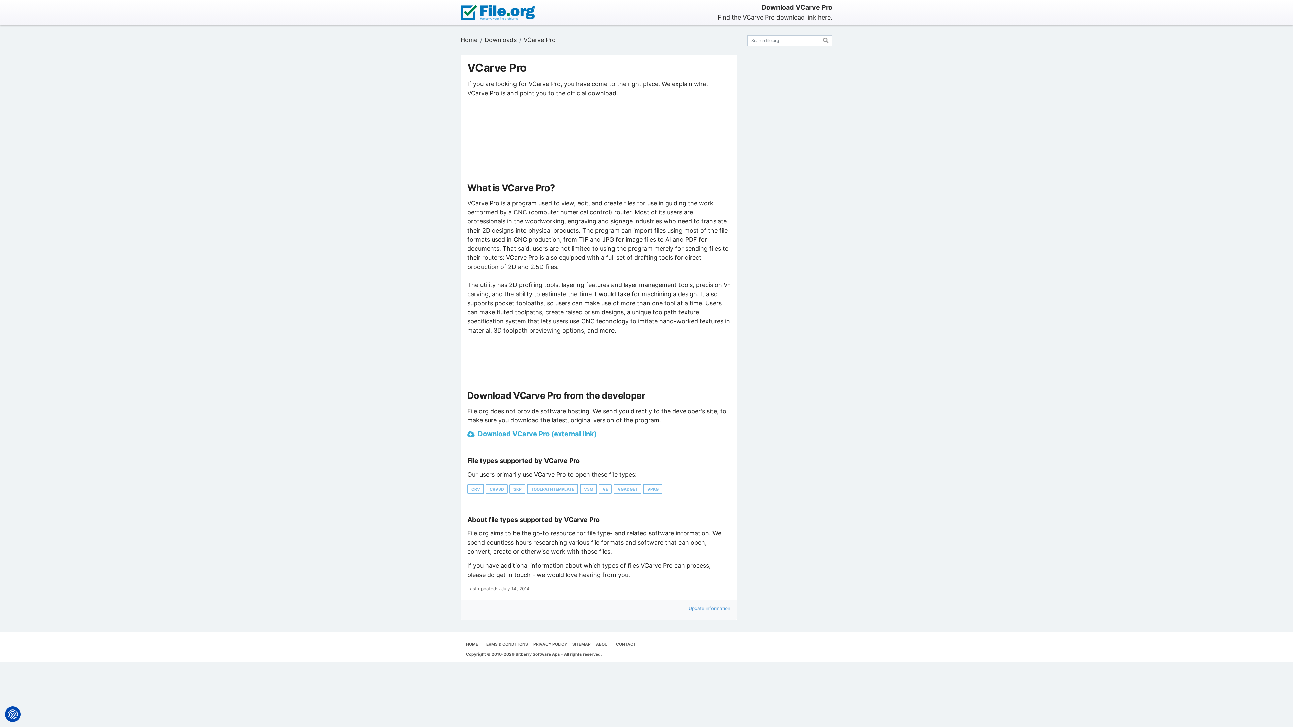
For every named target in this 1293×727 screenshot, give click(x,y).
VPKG (653, 489)
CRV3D (497, 489)
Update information (709, 608)
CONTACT (626, 644)
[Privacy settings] (13, 714)
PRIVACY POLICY (550, 644)
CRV (475, 489)
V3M (588, 489)
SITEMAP (581, 644)
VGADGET (628, 489)
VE (605, 489)
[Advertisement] (598, 140)
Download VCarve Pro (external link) (537, 434)
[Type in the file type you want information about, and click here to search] (826, 39)
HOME (472, 644)
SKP (517, 489)
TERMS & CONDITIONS (506, 644)
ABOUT (603, 644)
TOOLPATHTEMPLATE (552, 489)
